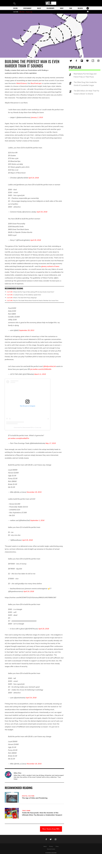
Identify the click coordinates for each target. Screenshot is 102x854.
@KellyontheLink (49, 366)
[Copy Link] (93, 60)
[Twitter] (70, 60)
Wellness (80, 8)
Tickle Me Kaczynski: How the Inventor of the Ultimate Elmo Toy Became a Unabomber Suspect (42, 814)
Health (39, 8)
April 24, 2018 (33, 178)
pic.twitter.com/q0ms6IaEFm (18, 438)
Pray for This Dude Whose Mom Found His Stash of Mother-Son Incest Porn (32, 300)
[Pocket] (87, 60)
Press (57, 846)
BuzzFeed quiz (36, 83)
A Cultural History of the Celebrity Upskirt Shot (24, 295)
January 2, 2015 (37, 117)
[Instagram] (98, 60)
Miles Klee (22, 12)
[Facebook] (76, 60)
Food (70, 8)
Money (62, 8)
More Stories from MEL (51, 829)
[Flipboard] (81, 60)
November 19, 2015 (34, 492)
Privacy (51, 846)
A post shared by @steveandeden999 (23, 427)
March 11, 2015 (40, 374)
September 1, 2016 (37, 520)
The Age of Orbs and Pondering (34, 798)
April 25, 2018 (42, 212)
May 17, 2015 (51, 443)
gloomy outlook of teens (50, 266)
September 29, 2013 (26, 330)
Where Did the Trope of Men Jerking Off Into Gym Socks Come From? (30, 292)
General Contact (51, 849)
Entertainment (27, 8)
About (45, 846)
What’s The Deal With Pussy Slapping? (22, 297)
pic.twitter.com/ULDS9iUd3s (40, 369)
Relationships (50, 8)
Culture (15, 8)
